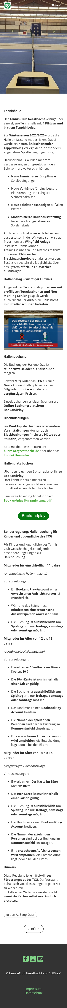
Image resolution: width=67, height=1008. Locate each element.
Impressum (33, 989)
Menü (57, 5)
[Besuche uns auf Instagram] (33, 959)
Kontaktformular (16, 455)
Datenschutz (33, 993)
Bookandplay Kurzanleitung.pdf (27, 500)
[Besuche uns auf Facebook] (26, 959)
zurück (34, 928)
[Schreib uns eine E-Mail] (40, 959)
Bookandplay (33, 515)
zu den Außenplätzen (20, 915)
